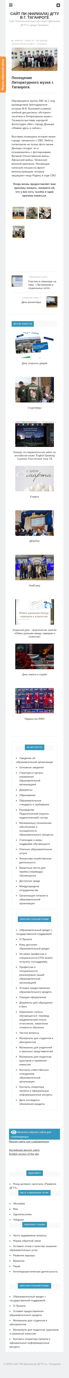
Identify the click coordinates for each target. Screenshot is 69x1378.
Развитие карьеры (24, 1255)
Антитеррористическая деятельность (35, 1271)
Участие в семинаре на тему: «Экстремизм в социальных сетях (42, 284)
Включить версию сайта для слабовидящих (31, 1134)
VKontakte (19, 1203)
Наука (16, 1266)
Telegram (18, 1219)
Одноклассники (22, 1214)
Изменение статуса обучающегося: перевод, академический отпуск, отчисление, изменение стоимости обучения (34, 1019)
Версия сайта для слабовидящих (29, 1141)
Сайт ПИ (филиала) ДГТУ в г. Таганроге (34, 15)
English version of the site (24, 1153)
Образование (27, 795)
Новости (29, 41)
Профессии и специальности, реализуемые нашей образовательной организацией (31, 975)
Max (15, 1208)
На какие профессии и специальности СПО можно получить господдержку (36, 957)
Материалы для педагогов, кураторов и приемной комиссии (35, 1060)
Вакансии (18, 1260)
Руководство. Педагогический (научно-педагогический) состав (34, 813)
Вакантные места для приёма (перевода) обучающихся (32, 871)
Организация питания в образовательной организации (33, 899)
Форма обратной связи (27, 1240)
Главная (18, 41)
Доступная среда (29, 880)
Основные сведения (31, 767)
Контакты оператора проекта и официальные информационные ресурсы (35, 1090)
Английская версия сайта (24, 1150)
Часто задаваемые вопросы (30, 1235)
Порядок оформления (32, 997)
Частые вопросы (29, 1032)
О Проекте (25, 939)
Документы (26, 789)
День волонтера (31, 302)
